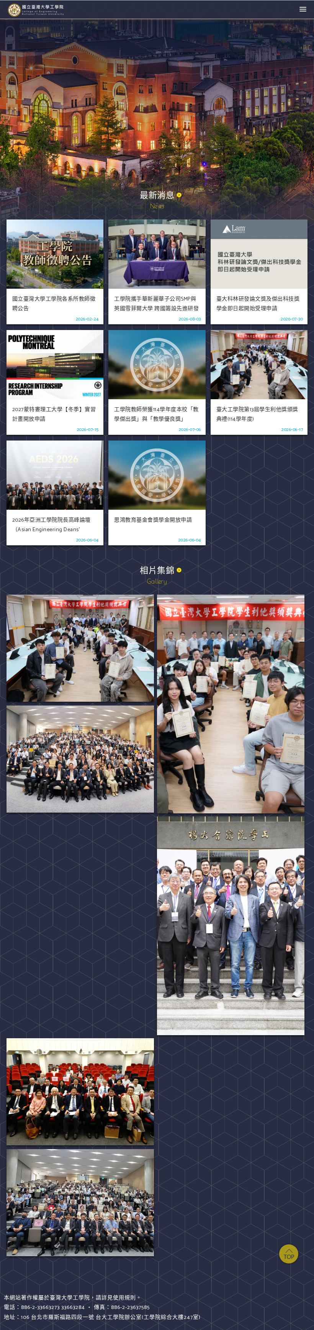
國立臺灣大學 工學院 (36, 9)
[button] (303, 9)
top (288, 1253)
